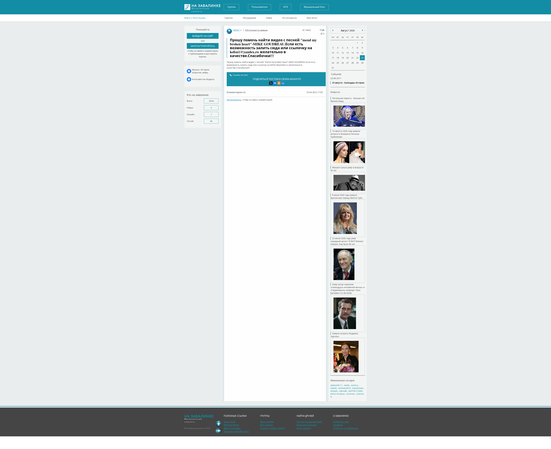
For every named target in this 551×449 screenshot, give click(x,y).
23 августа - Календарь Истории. (348, 82)
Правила (338, 424)
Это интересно (289, 17)
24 (333, 62)
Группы (231, 6)
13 (347, 52)
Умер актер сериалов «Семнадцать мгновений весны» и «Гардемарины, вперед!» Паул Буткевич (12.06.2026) (347, 288)
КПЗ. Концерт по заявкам (256, 30)
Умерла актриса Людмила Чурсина (344, 335)
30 (362, 62)
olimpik (333, 391)
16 (362, 52)
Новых (190, 107)
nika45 (333, 388)
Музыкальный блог (314, 6)
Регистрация (199, 17)
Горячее (229, 17)
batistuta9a (357, 388)
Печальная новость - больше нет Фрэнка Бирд (347, 99)
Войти (187, 17)
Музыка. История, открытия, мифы (200, 71)
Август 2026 (348, 30)
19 (343, 57)
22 (357, 57)
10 (333, 52)
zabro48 (343, 391)
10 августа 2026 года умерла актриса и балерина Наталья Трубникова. (345, 134)
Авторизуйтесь (234, 99)
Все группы (266, 424)
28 (352, 62)
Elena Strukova (337, 393)
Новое (269, 17)
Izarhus (354, 385)
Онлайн (191, 114)
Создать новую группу (272, 428)
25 (338, 62)
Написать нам (341, 421)
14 (352, 52)
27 (347, 62)
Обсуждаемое (249, 17)
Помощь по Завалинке (345, 428)
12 (343, 52)
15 (357, 52)
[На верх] (218, 423)
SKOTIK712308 (355, 391)
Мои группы (267, 421)
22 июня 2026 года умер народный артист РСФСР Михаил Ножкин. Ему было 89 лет (346, 241)
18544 (211, 101)
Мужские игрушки (307, 424)
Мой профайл (231, 424)
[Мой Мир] (283, 83)
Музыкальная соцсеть (206, 7)
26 (343, 62)
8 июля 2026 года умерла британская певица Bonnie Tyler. (346, 196)
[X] (271, 83)
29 (357, 62)
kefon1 (236, 30)
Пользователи (259, 6)
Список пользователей (309, 421)
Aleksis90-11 (336, 385)
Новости (335, 92)
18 (338, 57)
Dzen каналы (304, 428)
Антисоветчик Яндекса (203, 79)
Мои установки (232, 428)
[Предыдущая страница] (218, 430)
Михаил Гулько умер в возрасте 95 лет (347, 169)
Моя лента (312, 17)
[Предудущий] (362, 30)
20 (347, 57)
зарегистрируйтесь (203, 45)
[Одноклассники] (279, 83)
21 (352, 57)
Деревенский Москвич (236, 431)
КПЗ (285, 6)
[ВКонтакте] (275, 83)
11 (338, 52)
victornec (350, 393)
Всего (189, 101)
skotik (346, 385)
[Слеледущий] (333, 30)
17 (333, 57)
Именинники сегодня (342, 380)
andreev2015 (344, 388)
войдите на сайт (202, 35)
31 (333, 67)
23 (362, 57)
